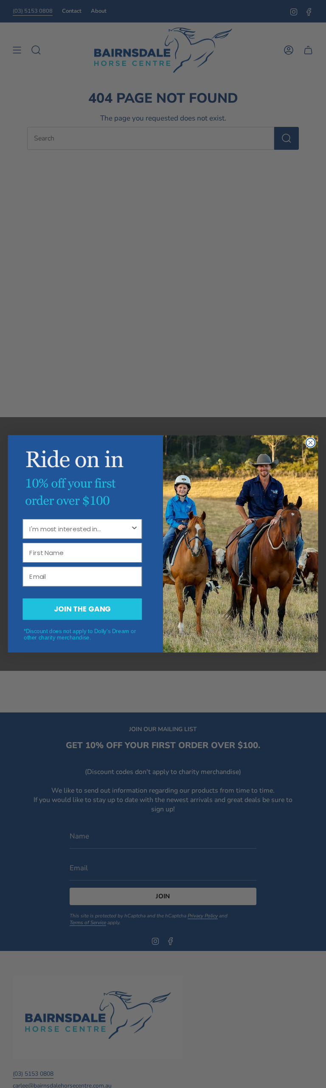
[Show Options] (134, 529)
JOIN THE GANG (82, 609)
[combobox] (79, 529)
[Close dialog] (310, 442)
